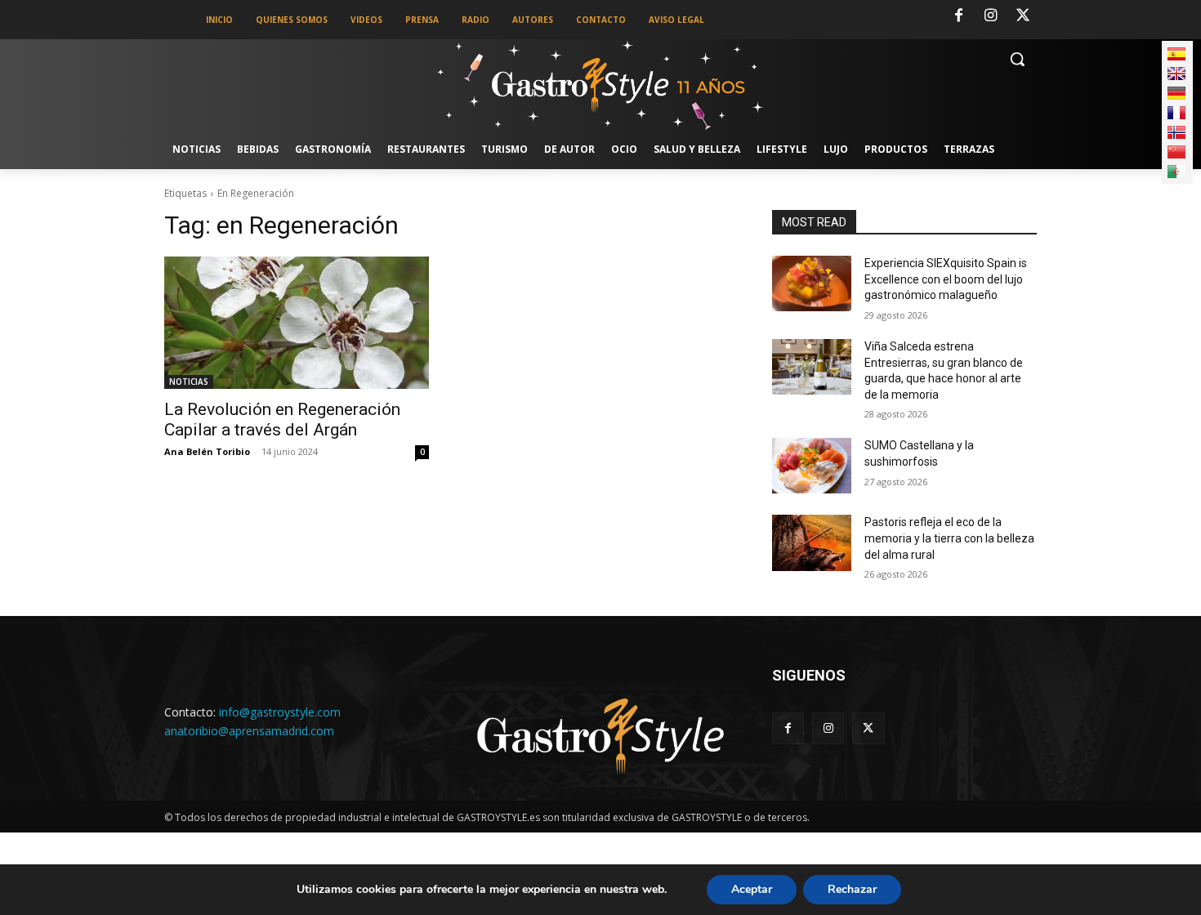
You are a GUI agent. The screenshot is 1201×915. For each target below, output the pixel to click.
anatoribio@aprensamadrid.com (249, 731)
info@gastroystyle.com (280, 712)
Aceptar (751, 889)
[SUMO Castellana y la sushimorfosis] (811, 465)
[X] (1023, 16)
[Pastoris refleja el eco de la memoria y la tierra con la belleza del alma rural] (811, 542)
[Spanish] (1176, 53)
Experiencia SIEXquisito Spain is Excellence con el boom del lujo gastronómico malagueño (945, 279)
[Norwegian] (1176, 132)
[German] (1176, 93)
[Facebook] (958, 16)
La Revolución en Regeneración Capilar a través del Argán (282, 419)
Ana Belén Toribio (207, 451)
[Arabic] (1176, 171)
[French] (1176, 112)
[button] (1017, 58)
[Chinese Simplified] (1176, 151)
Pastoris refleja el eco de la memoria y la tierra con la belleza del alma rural (949, 538)
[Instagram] (991, 16)
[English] (1176, 73)
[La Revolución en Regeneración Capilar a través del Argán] (296, 323)
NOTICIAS (188, 381)
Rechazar (852, 889)
